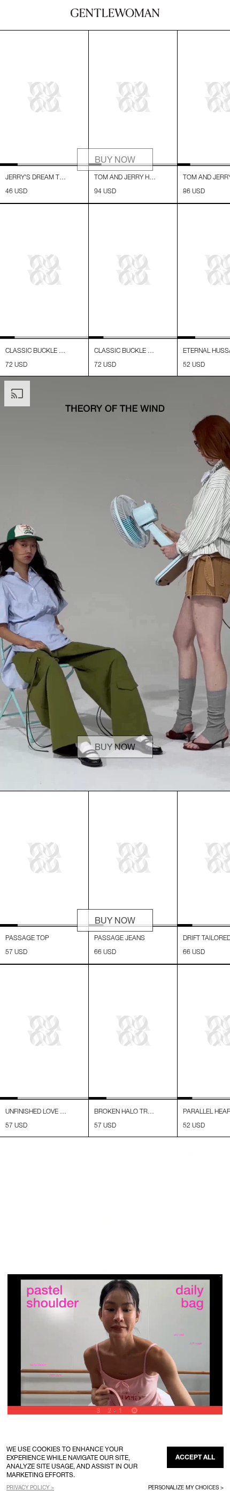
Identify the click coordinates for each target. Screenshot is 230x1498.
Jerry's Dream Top (36, 177)
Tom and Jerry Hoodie (125, 177)
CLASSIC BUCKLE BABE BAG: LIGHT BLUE (125, 350)
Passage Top (27, 938)
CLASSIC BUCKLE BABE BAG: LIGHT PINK (36, 350)
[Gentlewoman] (115, 13)
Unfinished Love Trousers (36, 1111)
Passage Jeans (119, 938)
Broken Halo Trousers (125, 1111)
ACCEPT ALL (195, 1457)
